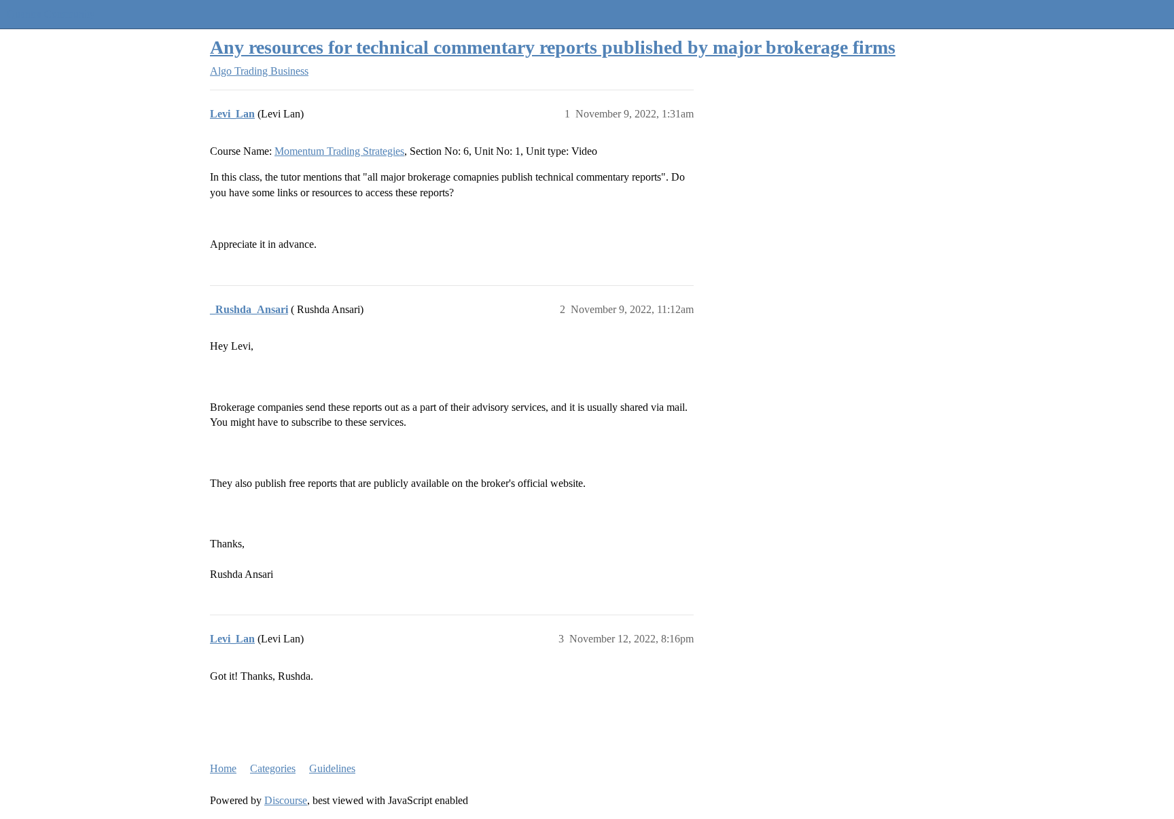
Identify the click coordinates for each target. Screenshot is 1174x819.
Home (223, 768)
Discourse (285, 800)
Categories (273, 768)
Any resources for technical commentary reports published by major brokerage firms (552, 47)
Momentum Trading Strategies (339, 151)
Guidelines (332, 768)
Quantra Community (51, 14)
